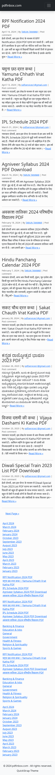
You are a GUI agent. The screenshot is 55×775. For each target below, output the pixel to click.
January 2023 (10, 571)
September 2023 (12, 541)
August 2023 (10, 545)
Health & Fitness (12, 641)
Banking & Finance (13, 626)
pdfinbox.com (12, 5)
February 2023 (11, 567)
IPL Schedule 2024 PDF (25, 122)
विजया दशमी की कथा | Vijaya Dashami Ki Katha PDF (27, 420)
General (7, 633)
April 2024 (8, 523)
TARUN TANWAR (29, 31)
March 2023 (9, 563)
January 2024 (10, 534)
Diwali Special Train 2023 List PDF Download (27, 468)
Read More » (14, 56)
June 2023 (8, 552)
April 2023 (8, 560)
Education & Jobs (12, 630)
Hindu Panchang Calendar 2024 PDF (21, 262)
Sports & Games (12, 648)
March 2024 (9, 527)
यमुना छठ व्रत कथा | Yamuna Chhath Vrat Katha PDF (23, 74)
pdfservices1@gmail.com (34, 84)
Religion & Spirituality (15, 644)
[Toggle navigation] (49, 5)
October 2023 (10, 538)
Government (10, 637)
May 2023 (8, 556)
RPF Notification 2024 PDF (23, 23)
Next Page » (12, 513)
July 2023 (8, 549)
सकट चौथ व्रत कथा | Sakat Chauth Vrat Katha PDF (26, 310)
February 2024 (11, 530)
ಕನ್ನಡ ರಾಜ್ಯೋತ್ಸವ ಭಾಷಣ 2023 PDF (23, 357)
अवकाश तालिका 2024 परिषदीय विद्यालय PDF (27, 214)
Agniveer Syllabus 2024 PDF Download (25, 166)
